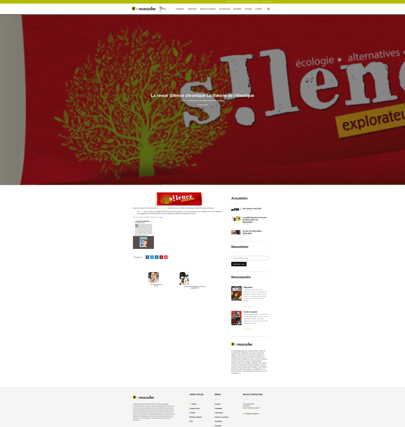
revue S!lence (162, 208)
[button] (268, 9)
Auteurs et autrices (208, 9)
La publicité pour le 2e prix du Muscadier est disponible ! (255, 219)
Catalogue (180, 9)
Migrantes (248, 287)
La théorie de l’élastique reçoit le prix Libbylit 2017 (195, 287)
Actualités (237, 9)
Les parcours (224, 9)
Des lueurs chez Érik (252, 208)
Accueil (182, 100)
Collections (192, 9)
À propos (248, 9)
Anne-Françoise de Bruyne (156, 285)
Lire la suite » (247, 306)
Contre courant (250, 312)
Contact (258, 9)
